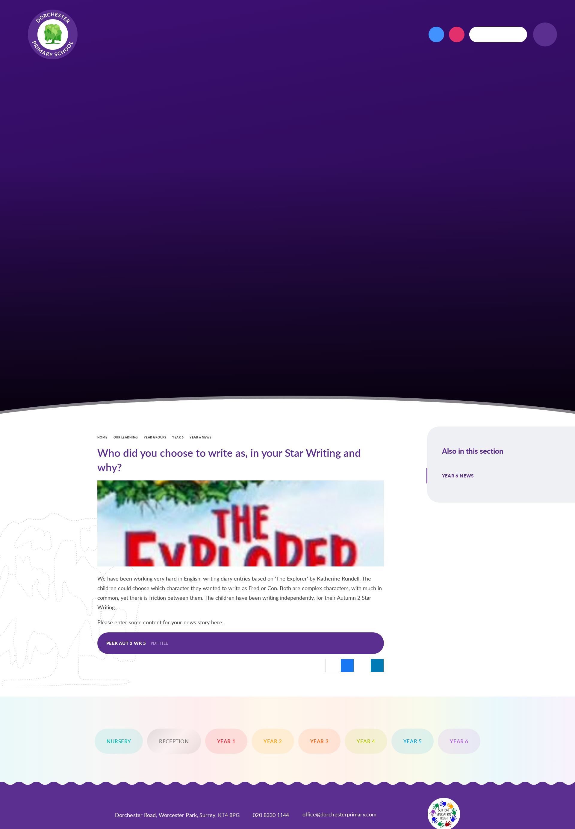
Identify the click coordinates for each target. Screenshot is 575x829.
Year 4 (366, 741)
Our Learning (126, 437)
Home (102, 437)
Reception (174, 741)
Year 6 (178, 437)
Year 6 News (200, 437)
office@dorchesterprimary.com (339, 814)
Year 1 (226, 741)
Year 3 (319, 741)
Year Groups (155, 437)
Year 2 (273, 741)
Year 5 (412, 741)
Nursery (119, 741)
